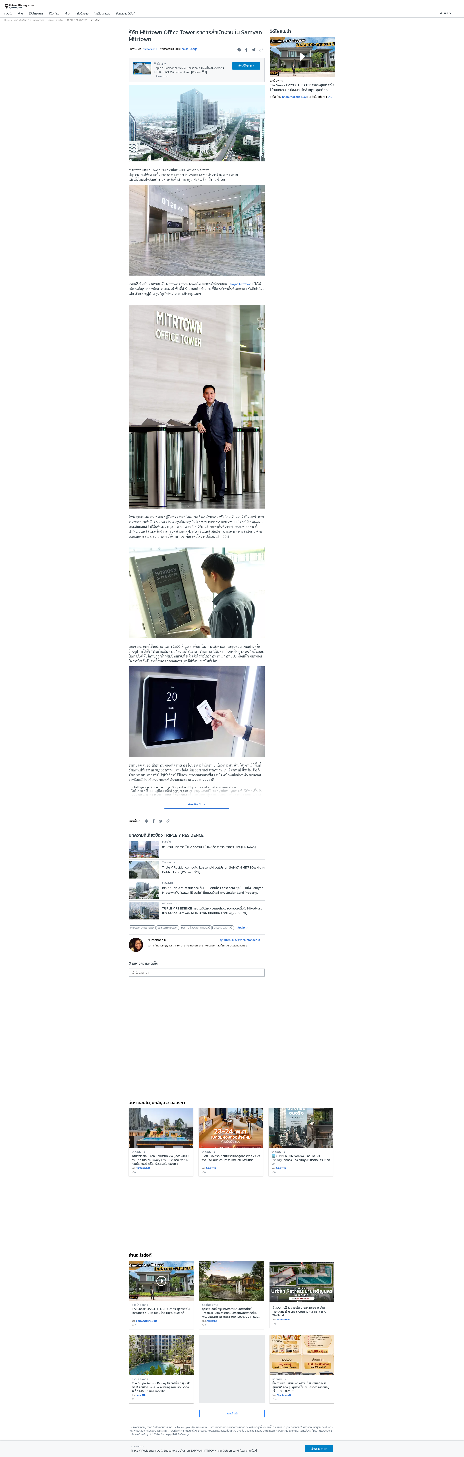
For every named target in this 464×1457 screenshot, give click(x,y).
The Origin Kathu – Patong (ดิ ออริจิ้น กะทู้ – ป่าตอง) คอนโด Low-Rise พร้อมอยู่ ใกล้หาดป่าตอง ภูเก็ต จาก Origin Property (161, 1386)
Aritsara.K (211, 1321)
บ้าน (20, 14)
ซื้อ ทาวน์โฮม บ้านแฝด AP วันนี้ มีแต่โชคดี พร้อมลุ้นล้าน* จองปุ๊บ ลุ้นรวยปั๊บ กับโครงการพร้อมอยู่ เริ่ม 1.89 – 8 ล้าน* (300, 1386)
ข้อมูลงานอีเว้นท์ (125, 14)
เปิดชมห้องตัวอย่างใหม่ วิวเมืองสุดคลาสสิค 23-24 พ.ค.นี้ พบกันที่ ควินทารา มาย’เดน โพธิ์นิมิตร (231, 1158)
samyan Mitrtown (167, 928)
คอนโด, (16, 20)
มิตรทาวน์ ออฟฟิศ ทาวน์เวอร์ (195, 928)
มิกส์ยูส (23, 20)
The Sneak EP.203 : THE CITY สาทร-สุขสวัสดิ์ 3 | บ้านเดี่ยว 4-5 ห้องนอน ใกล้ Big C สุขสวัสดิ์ (302, 87)
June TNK (211, 1168)
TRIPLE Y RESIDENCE (77, 20)
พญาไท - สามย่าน (55, 20)
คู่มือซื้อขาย (82, 14)
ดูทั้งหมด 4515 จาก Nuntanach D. (240, 940)
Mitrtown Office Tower (142, 928)
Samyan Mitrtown (240, 284)
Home (7, 20)
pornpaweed (283, 1319)
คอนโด (8, 14)
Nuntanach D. (150, 49)
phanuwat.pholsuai (294, 97)
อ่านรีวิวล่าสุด (246, 66)
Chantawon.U (284, 1395)
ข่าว (67, 14)
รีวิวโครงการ (36, 14)
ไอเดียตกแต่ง (102, 14)
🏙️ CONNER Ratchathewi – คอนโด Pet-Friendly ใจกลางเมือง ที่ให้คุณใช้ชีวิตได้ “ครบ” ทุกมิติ (301, 1159)
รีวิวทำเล (54, 14)
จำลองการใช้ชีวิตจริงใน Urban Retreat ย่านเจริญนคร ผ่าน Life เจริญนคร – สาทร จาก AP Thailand (299, 1311)
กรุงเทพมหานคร (37, 20)
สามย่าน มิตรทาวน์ (223, 928)
